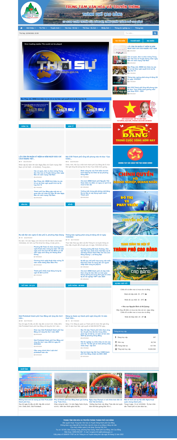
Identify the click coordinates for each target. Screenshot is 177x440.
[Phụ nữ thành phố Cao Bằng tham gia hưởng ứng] (71, 385)
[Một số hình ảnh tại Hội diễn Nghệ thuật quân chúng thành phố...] (141, 385)
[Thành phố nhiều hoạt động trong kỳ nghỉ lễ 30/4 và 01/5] (26, 274)
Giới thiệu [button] (30, 28)
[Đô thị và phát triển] (135, 201)
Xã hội (70, 204)
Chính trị (24, 126)
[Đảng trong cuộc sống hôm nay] (135, 133)
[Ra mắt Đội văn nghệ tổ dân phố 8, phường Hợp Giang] (41, 220)
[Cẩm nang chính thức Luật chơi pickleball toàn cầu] (26, 353)
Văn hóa (24, 204)
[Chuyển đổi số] (135, 224)
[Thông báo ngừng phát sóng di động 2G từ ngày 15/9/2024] (88, 220)
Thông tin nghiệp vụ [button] (122, 28)
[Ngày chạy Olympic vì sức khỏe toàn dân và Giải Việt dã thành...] (106, 385)
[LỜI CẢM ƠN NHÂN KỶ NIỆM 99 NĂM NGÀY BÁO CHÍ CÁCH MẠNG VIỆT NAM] (41, 142)
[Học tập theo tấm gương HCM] (135, 111)
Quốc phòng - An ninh (76, 285)
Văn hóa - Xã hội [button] (71, 28)
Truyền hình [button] (55, 28)
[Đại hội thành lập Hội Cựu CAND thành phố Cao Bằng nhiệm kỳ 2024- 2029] (73, 355)
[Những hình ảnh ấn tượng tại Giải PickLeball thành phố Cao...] (36, 385)
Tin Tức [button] (42, 28)
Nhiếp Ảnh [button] (105, 28)
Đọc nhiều (150, 41)
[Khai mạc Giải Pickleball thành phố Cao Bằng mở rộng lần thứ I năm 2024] (26, 333)
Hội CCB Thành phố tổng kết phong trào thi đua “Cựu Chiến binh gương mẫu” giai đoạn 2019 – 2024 (95, 106)
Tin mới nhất (135, 41)
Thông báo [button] (139, 28)
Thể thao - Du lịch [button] (89, 28)
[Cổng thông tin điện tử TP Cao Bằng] (135, 246)
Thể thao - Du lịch (28, 285)
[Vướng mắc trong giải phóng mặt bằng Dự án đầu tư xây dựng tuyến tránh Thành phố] (73, 194)
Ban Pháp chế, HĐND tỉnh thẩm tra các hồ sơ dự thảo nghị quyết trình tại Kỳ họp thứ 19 (53, 99)
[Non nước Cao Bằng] (135, 269)
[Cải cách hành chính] (135, 156)
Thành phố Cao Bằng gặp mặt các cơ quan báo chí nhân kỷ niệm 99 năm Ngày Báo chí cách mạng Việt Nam (65, 106)
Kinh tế (70, 126)
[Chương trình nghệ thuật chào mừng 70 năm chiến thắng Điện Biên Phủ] (26, 264)
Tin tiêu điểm (120, 41)
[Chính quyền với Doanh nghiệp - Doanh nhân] (135, 179)
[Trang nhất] (22, 28)
